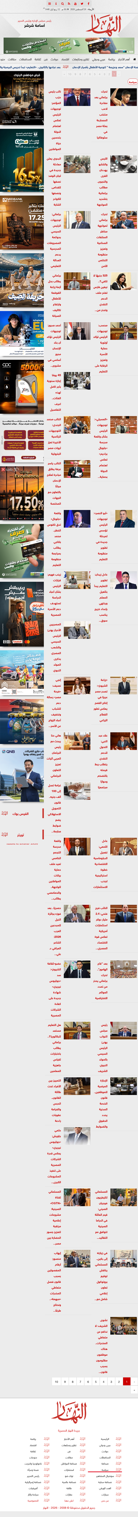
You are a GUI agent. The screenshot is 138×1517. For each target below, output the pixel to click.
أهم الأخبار (124, 58)
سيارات (105, 1494)
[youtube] (75, 3)
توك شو (69, 1475)
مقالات (12, 58)
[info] (56, 3)
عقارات (69, 1494)
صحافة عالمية (69, 1481)
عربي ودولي (98, 58)
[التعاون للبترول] (22, 386)
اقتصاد (65, 58)
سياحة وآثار (33, 1494)
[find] (62, 3)
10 (69, 73)
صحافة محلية (105, 1481)
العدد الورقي (105, 1488)
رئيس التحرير (33, 1475)
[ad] (22, 98)
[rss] (69, 3)
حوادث (54, 58)
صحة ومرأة (33, 1469)
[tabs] (49, 3)
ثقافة (38, 58)
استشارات (69, 1469)
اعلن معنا (69, 1500)
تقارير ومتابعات (80, 58)
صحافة (105, 1463)
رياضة (111, 58)
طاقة (69, 1488)
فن (46, 58)
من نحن (105, 1500)
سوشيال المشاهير (105, 1475)
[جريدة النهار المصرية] (69, 46)
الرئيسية (105, 1438)
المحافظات (25, 58)
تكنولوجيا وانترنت (33, 1463)
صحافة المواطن (69, 1463)
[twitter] (82, 3)
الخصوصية (33, 1500)
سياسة (133, 81)
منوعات (33, 1457)
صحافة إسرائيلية (33, 1481)
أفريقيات (33, 1488)
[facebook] (88, 3)
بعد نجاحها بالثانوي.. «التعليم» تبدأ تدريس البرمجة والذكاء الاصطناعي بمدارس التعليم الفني (60, 66)
